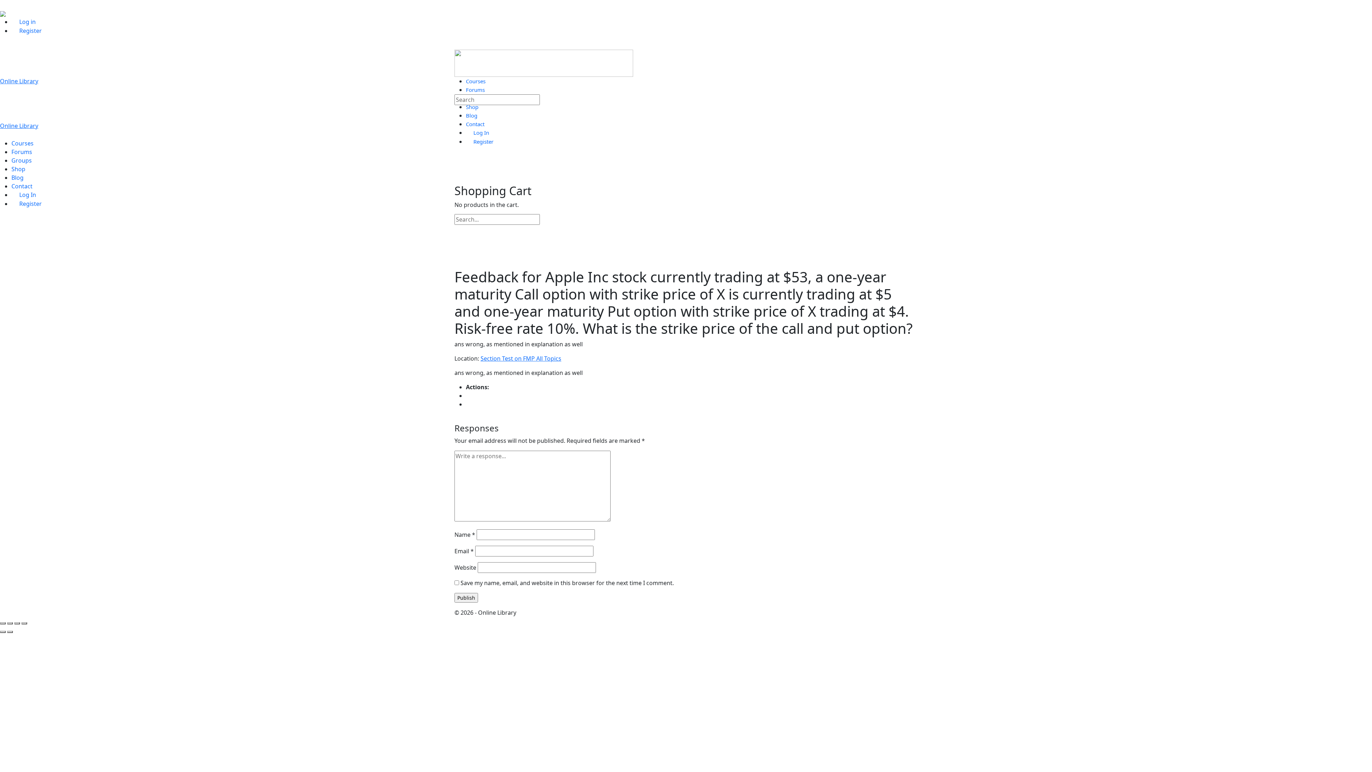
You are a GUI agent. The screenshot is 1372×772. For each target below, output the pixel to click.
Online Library (19, 81)
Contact (22, 186)
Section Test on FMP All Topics (521, 358)
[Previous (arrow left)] (3, 632)
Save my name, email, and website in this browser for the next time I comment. (567, 583)
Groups (21, 160)
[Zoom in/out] (3, 623)
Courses (22, 143)
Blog (17, 178)
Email (464, 551)
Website (465, 567)
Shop (18, 169)
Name (464, 535)
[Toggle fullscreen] (10, 623)
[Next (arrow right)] (10, 632)
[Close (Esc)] (24, 623)
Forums (21, 152)
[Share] (17, 623)
